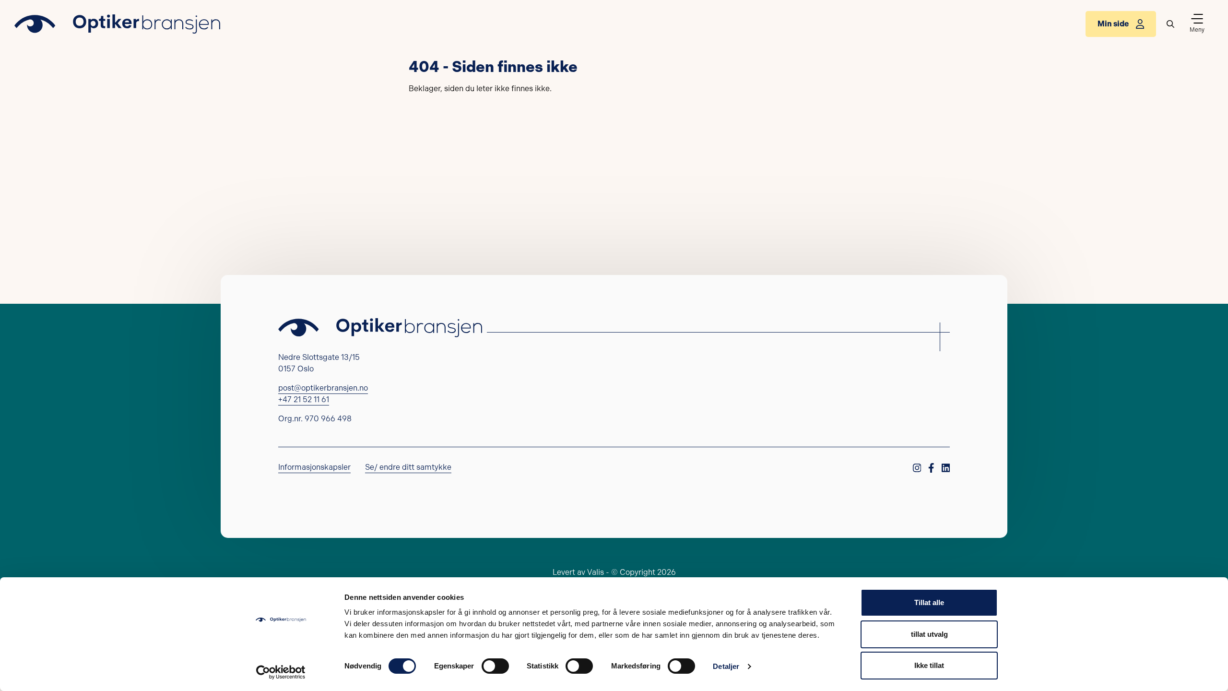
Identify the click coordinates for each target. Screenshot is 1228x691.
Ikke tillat (929, 665)
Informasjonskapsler (314, 467)
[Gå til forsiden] (380, 327)
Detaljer (726, 666)
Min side (1113, 23)
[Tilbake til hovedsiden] (117, 24)
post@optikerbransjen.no (323, 388)
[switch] (495, 666)
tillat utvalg (929, 634)
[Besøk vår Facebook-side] (931, 478)
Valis (595, 572)
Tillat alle (929, 602)
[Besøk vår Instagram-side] (917, 478)
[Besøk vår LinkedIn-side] (946, 478)
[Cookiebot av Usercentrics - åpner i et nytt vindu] (281, 672)
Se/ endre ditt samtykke (408, 467)
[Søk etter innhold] (1170, 24)
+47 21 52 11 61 (303, 399)
